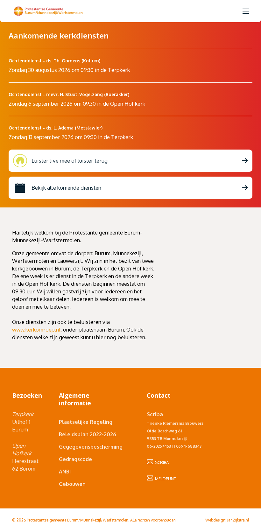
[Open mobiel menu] (246, 11)
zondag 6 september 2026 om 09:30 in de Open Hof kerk (77, 103)
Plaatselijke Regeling (85, 422)
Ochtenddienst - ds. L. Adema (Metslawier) (55, 127)
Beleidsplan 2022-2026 (87, 434)
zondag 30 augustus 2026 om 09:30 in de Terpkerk (69, 69)
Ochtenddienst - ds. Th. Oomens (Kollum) (54, 60)
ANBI (65, 471)
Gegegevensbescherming (88, 447)
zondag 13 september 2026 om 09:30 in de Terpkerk (71, 137)
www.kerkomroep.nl (36, 329)
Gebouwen (72, 484)
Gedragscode (75, 459)
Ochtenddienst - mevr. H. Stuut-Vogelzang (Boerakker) (69, 94)
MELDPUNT (164, 478)
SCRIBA (161, 462)
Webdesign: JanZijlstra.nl (227, 520)
